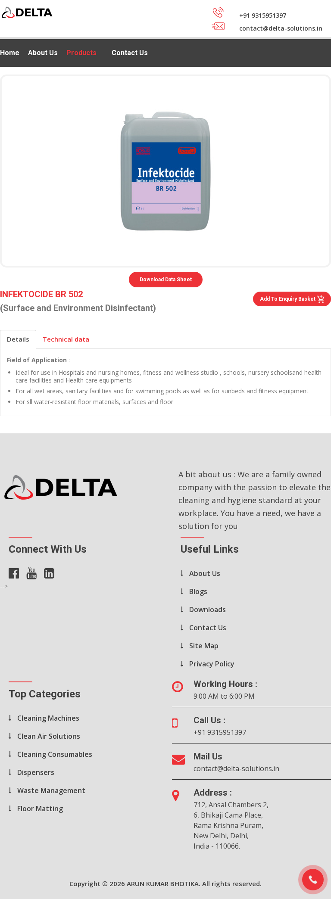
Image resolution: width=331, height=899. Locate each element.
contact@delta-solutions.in (236, 768)
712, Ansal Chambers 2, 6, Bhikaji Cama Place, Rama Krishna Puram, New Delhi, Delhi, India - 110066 (231, 825)
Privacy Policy (211, 664)
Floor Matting (40, 808)
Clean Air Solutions (48, 736)
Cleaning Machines (48, 718)
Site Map (204, 645)
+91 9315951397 (220, 732)
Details (18, 339)
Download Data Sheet (166, 280)
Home (9, 53)
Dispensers (35, 772)
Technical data (66, 339)
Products (81, 53)
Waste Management (51, 790)
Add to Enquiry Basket (288, 299)
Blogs (198, 591)
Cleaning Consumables (54, 754)
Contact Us (130, 53)
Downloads (207, 609)
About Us (43, 53)
